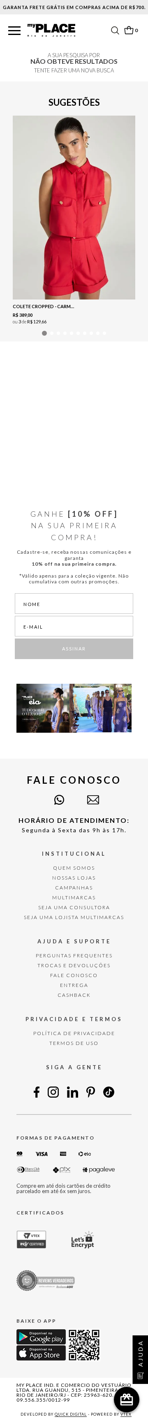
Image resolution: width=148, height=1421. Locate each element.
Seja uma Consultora (74, 907)
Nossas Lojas (74, 878)
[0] (129, 30)
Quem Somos (74, 868)
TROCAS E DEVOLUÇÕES (74, 965)
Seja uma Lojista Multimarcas (74, 917)
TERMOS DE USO (74, 1043)
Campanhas (74, 888)
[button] (14, 31)
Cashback (74, 995)
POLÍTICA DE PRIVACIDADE (74, 1033)
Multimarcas (74, 897)
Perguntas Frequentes (74, 955)
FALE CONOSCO (74, 975)
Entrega (74, 985)
